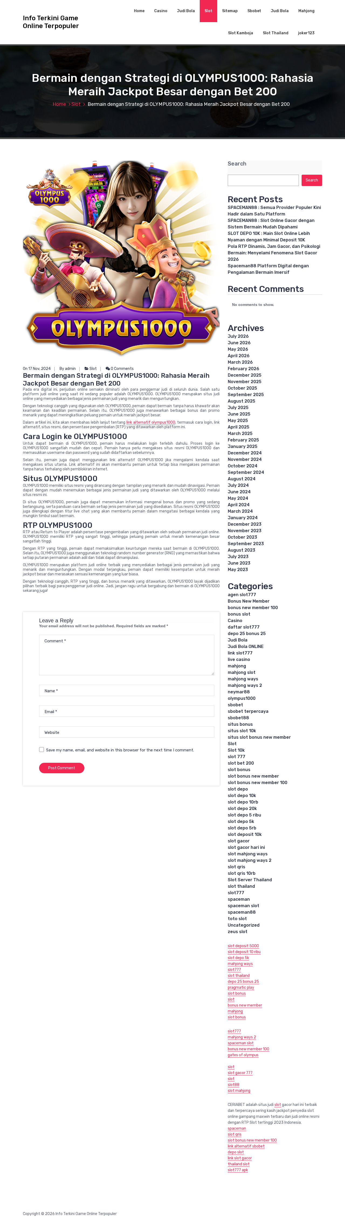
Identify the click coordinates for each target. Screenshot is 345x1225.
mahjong (237, 666)
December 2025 (244, 375)
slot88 (233, 1084)
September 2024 (246, 472)
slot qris (236, 866)
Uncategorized (244, 925)
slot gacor (239, 840)
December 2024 (245, 452)
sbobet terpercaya (248, 711)
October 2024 (242, 465)
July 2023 (238, 556)
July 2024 (238, 485)
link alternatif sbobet (246, 1146)
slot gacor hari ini (246, 847)
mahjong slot (242, 672)
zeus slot (237, 931)
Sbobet (254, 11)
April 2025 (238, 427)
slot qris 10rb (242, 873)
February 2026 (243, 368)
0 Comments (122, 368)
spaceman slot (243, 905)
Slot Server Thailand (250, 879)
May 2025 (238, 420)
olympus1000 (242, 698)
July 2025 (238, 407)
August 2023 (241, 550)
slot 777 (236, 756)
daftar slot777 (244, 627)
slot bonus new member (253, 776)
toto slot (237, 918)
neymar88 (239, 691)
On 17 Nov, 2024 (37, 368)
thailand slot (239, 1164)
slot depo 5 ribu (244, 815)
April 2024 (239, 504)
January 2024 (243, 517)
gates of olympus (243, 1055)
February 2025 (243, 440)
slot (231, 999)
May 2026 (238, 349)
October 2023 (242, 537)
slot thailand (241, 886)
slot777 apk (238, 1170)
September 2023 (246, 543)
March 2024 (240, 511)
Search (237, 164)
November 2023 (244, 530)
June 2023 (239, 563)
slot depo (238, 789)
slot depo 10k (242, 795)
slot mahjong (239, 1090)
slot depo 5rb (242, 828)
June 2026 (239, 342)
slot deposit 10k (245, 834)
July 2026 (238, 336)
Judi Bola (186, 11)
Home (139, 11)
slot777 (236, 892)
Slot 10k (236, 750)
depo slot (236, 1152)
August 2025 (241, 401)
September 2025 (246, 394)
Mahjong (306, 11)
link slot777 (240, 653)
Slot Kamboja (240, 33)
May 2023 (238, 569)
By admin (68, 368)
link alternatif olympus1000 (150, 422)
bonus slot (239, 614)
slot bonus (239, 769)
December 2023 (244, 524)
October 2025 (242, 388)
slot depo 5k (241, 821)
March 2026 (240, 362)
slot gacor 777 (240, 1073)
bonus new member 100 (253, 607)
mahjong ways (243, 678)
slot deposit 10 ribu (244, 952)
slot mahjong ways (248, 853)
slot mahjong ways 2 (249, 860)
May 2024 (238, 498)
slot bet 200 (241, 763)
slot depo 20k (242, 808)
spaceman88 (242, 912)
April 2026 (239, 355)
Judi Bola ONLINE (246, 646)
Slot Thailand (275, 33)
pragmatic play (241, 987)
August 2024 (242, 478)
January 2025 (242, 446)
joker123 (306, 33)
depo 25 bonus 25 (247, 633)
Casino (160, 11)
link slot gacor (240, 1158)
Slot (208, 11)
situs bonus (240, 724)
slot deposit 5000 (243, 946)
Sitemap (230, 11)
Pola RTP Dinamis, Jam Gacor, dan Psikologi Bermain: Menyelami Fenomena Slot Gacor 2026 (274, 253)
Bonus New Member (249, 601)
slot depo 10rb (243, 802)
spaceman (239, 899)
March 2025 (240, 433)
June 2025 (239, 414)
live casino (239, 659)
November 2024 (245, 459)
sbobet (235, 704)
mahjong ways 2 (245, 685)
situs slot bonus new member (259, 737)
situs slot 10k (242, 730)
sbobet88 (238, 717)
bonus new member (245, 1005)
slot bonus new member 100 (257, 782)
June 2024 (239, 491)
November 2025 (244, 381)
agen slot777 (242, 594)
